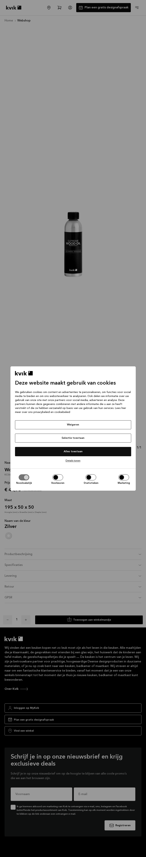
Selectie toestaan (73, 438)
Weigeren (73, 424)
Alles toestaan (73, 451)
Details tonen (73, 460)
